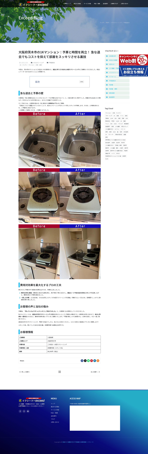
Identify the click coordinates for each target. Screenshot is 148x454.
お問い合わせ (55, 422)
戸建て (113, 121)
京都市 (125, 145)
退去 (40, 65)
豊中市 (126, 148)
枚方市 (118, 142)
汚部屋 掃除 (118, 145)
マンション (31, 65)
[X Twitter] (85, 360)
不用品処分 (52, 62)
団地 (106, 132)
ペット (107, 124)
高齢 (124, 121)
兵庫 (119, 118)
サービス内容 (55, 410)
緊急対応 (107, 121)
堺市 (106, 137)
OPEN (81, 81)
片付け (118, 153)
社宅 (121, 132)
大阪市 (113, 142)
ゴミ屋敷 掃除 (114, 148)
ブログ (107, 22)
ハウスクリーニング (38, 62)
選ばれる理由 (55, 407)
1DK (127, 118)
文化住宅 (126, 132)
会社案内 (53, 416)
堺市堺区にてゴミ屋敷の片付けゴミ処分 (115, 140)
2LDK (117, 121)
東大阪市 (107, 142)
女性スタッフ (124, 126)
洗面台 (107, 118)
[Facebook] (82, 360)
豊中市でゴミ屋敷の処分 (116, 150)
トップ (102, 22)
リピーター (111, 134)
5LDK (106, 159)
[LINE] (88, 360)
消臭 (112, 126)
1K (20, 65)
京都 (123, 118)
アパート (123, 129)
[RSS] (98, 360)
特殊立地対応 (118, 134)
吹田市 (125, 150)
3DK (111, 124)
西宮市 (107, 148)
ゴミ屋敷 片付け (109, 145)
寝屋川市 (107, 153)
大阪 (37, 65)
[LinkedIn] (94, 360)
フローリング (108, 115)
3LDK (115, 124)
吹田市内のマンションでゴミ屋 (113, 156)
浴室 (117, 115)
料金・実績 (54, 413)
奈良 (110, 132)
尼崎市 (124, 156)
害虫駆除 (126, 124)
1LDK (111, 118)
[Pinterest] (91, 360)
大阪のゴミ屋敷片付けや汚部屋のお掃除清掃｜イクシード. (78, 442)
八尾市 (121, 148)
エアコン (117, 129)
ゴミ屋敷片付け (109, 129)
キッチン (25, 65)
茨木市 (123, 142)
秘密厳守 (107, 126)
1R (106, 134)
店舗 (125, 134)
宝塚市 (107, 150)
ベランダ (120, 124)
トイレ (122, 115)
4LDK (114, 132)
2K (121, 121)
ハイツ (113, 153)
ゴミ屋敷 (117, 126)
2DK (116, 118)
